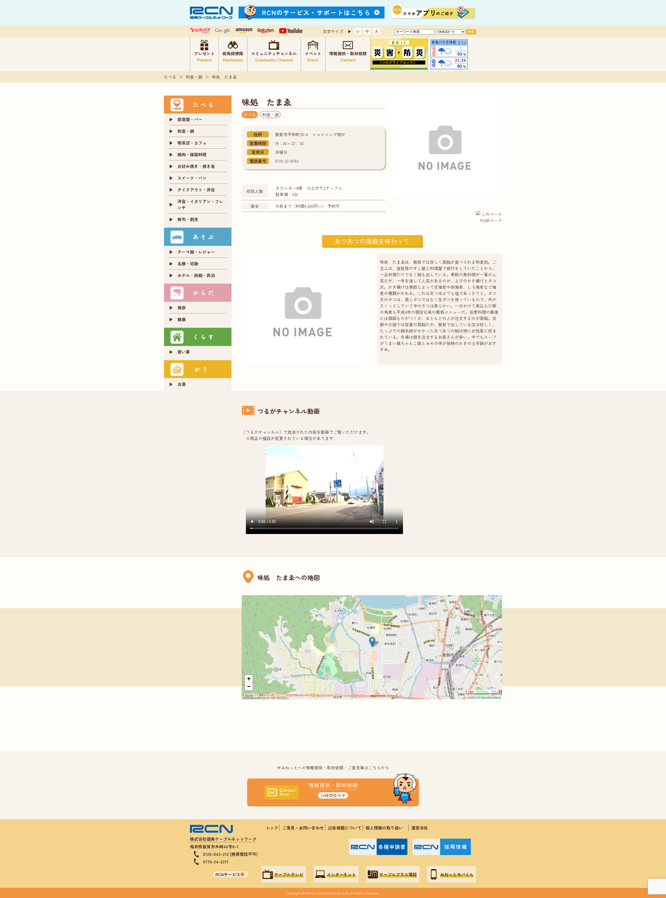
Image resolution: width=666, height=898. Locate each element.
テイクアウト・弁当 (196, 189)
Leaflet (471, 697)
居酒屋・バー (189, 119)
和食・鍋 (194, 77)
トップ (272, 828)
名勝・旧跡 (187, 263)
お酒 (181, 384)
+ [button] (249, 678)
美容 (181, 307)
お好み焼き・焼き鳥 (196, 166)
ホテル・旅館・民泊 (196, 275)
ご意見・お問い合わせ (303, 828)
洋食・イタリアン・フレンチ (200, 204)
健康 (181, 319)
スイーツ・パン (192, 178)
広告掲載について (344, 828)
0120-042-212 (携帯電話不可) (230, 854)
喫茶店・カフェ (192, 143)
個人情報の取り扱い (386, 828)
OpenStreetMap (491, 697)
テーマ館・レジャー (196, 252)
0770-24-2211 (215, 861)
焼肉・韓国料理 (192, 154)
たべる (170, 77)
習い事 (183, 352)
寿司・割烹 (187, 219)
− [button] (249, 686)
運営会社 (419, 828)
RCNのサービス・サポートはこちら (316, 12)
